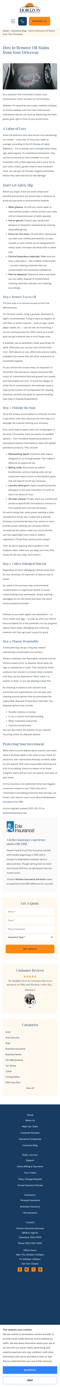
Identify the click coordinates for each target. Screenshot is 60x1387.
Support (30, 1160)
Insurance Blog (18, 30)
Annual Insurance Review (30, 1185)
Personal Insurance (30, 1200)
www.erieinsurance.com (15, 812)
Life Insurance (30, 1212)
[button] (13, 21)
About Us (30, 1120)
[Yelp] (33, 1269)
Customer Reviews (30, 1132)
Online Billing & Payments (30, 1166)
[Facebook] (27, 1269)
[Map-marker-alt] (20, 1269)
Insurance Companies (30, 1139)
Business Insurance (30, 1206)
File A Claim (30, 1172)
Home (6, 30)
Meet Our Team (30, 1126)
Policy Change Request (30, 1179)
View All (30, 1088)
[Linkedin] (40, 1269)
